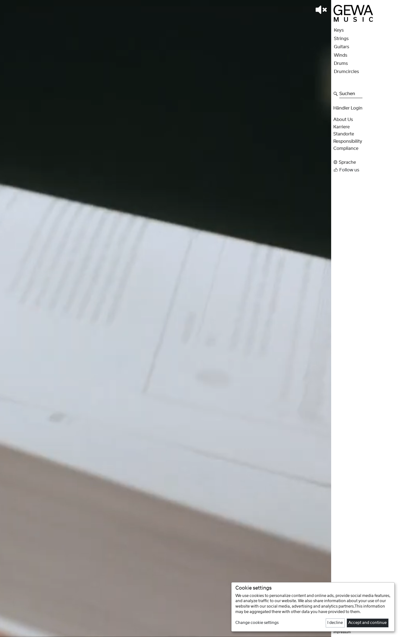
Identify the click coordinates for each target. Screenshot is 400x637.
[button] (365, 162)
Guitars (341, 47)
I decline (335, 623)
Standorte (343, 134)
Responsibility (347, 141)
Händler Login (347, 108)
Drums (341, 63)
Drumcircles (346, 72)
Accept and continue (367, 623)
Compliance (345, 149)
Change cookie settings (257, 623)
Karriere (341, 127)
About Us (343, 120)
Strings (341, 39)
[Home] (353, 13)
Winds (340, 55)
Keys (339, 30)
